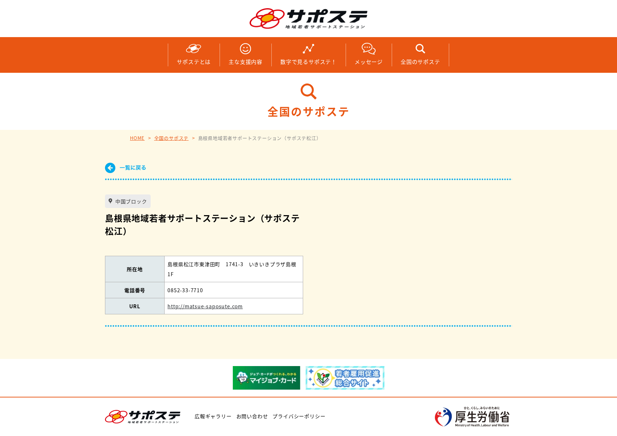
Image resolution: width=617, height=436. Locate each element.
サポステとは (194, 61)
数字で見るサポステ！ (308, 61)
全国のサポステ (420, 61)
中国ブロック (130, 201)
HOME (137, 138)
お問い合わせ (252, 416)
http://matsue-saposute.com (205, 306)
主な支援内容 (245, 61)
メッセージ (369, 61)
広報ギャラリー (213, 416)
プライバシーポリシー (298, 416)
